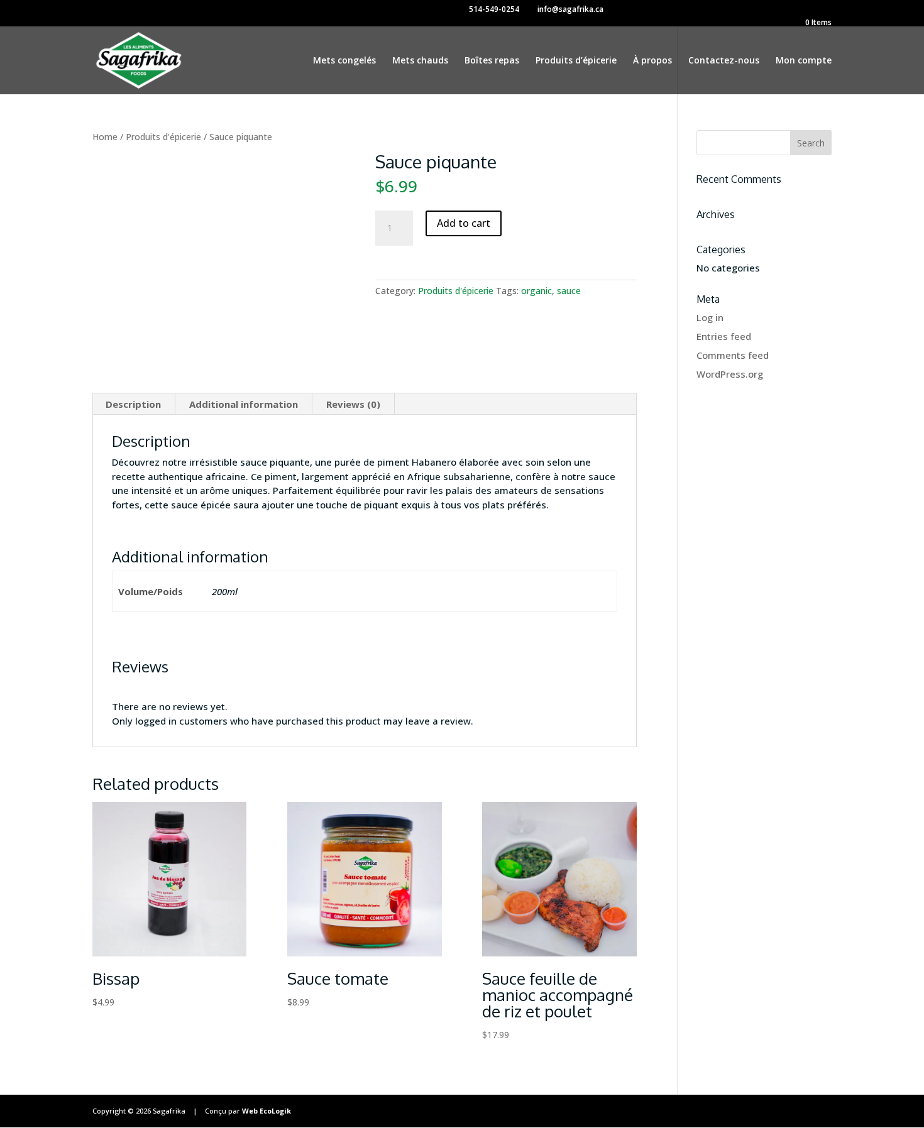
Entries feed (723, 336)
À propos (652, 61)
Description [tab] (133, 404)
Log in (709, 317)
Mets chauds (420, 61)
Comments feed (732, 355)
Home (105, 137)
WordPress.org (729, 374)
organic (536, 291)
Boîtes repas (492, 61)
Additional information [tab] (243, 404)
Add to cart (463, 223)
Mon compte (804, 61)
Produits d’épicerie (576, 61)
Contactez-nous (723, 61)
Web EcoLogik (266, 1110)
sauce (569, 291)
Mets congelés (344, 61)
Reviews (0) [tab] (353, 404)
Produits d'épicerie (163, 137)
